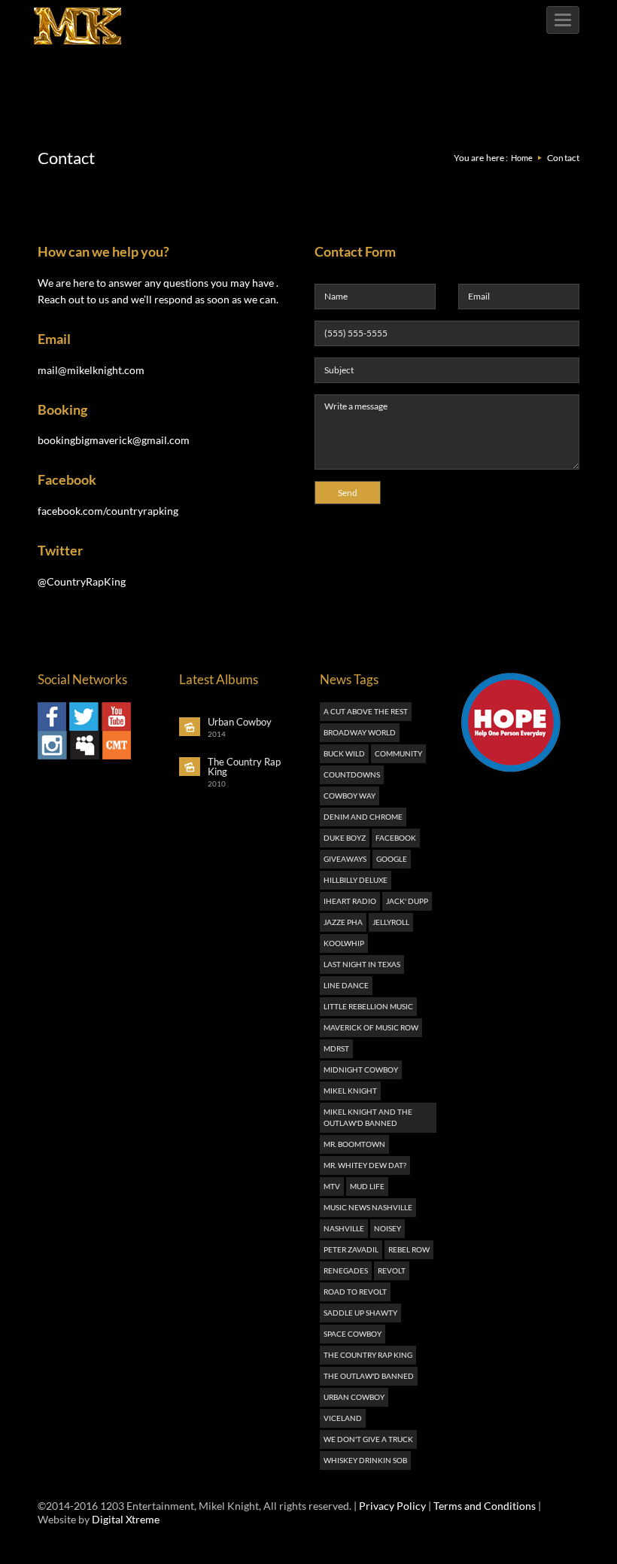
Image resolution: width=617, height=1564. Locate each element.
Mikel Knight (350, 1090)
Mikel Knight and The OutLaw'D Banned (368, 1117)
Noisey (387, 1228)
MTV (332, 1186)
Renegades (346, 1270)
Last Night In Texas (362, 964)
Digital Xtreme (126, 1519)
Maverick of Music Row (371, 1027)
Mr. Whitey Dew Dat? (365, 1165)
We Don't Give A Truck (368, 1439)
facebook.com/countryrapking (108, 510)
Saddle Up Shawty (360, 1312)
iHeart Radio (350, 900)
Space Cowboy (352, 1333)
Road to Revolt (355, 1291)
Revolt (392, 1270)
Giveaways (345, 858)
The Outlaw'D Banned (369, 1375)
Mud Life (367, 1186)
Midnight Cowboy (361, 1069)
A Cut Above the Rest (366, 711)
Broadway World (360, 732)
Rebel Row (409, 1249)
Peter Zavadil (351, 1249)
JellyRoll (390, 922)
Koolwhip (344, 943)
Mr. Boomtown (354, 1144)
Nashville (344, 1228)
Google (391, 858)
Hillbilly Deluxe (356, 879)
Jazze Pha (343, 922)
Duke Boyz (345, 837)
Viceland (343, 1418)
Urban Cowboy (354, 1396)
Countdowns (352, 774)
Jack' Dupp (407, 900)
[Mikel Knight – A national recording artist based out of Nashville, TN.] (77, 19)
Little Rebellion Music (368, 1006)
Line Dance (346, 985)
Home (522, 158)
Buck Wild (344, 753)
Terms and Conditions (484, 1505)
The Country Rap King (368, 1354)
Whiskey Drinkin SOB (365, 1460)
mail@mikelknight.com (91, 370)
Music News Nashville (368, 1207)
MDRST (336, 1048)
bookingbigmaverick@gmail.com (114, 440)
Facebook (395, 837)
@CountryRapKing (82, 581)
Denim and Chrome (363, 816)
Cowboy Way (349, 795)
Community (398, 753)
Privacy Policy (392, 1505)
